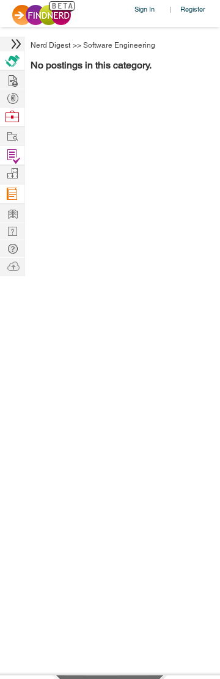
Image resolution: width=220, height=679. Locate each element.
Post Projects (12, 79)
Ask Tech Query (12, 247)
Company (12, 174)
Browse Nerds (12, 97)
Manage (12, 155)
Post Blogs (12, 265)
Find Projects (12, 135)
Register (192, 9)
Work (12, 117)
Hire (12, 60)
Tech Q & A (12, 230)
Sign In (144, 9)
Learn (12, 194)
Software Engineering (119, 45)
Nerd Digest (50, 45)
